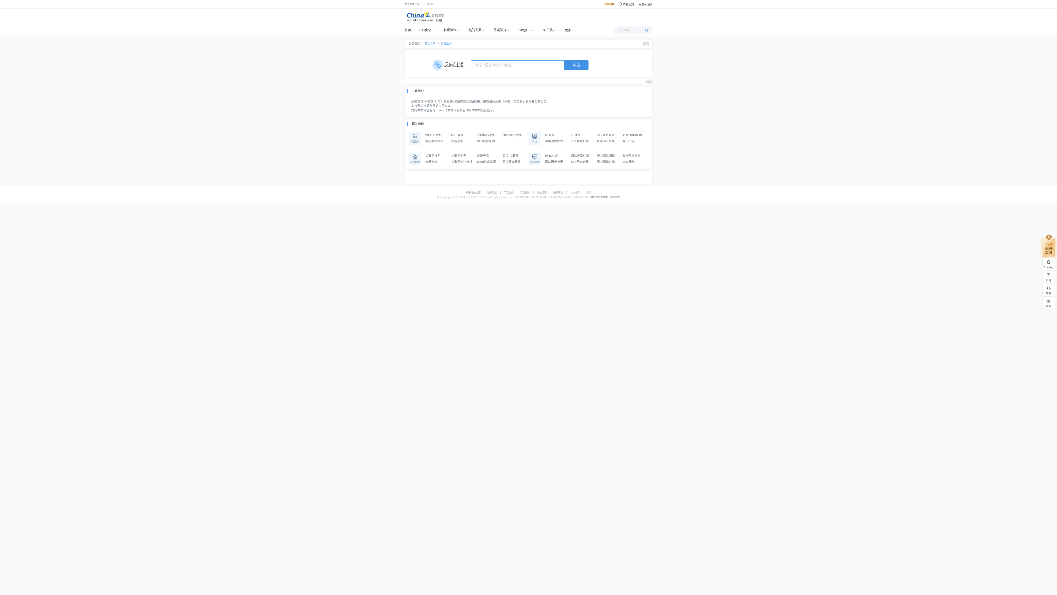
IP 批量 (576, 135)
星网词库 (500, 30)
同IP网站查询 (606, 135)
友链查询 (457, 141)
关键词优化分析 (461, 162)
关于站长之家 (473, 192)
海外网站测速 (631, 156)
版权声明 (558, 192)
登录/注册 (647, 4)
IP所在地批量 (580, 141)
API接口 (525, 30)
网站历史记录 (554, 162)
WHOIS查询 (433, 135)
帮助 (588, 192)
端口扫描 (628, 141)
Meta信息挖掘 (486, 162)
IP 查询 (550, 135)
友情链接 (525, 192)
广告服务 (509, 192)
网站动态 (542, 192)
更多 (568, 30)
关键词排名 (432, 156)
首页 (408, 30)
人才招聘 (575, 192)
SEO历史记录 (580, 162)
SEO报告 (628, 162)
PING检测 (551, 156)
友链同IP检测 (606, 141)
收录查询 (431, 162)
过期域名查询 (486, 135)
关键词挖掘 (458, 156)
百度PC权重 (511, 156)
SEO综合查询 (486, 141)
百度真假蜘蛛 (554, 141)
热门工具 (475, 30)
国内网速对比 (606, 162)
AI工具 (548, 30)
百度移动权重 (512, 162)
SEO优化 (424, 30)
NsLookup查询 (512, 135)
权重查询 (450, 30)
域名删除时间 (434, 141)
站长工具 (429, 43)
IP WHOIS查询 (632, 135)
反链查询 (446, 43)
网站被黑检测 (580, 156)
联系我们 (492, 192)
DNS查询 (457, 135)
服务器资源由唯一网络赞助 (605, 197)
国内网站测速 (606, 156)
